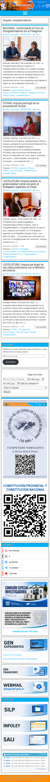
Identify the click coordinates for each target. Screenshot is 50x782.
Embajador (24, 249)
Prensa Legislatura (12, 34)
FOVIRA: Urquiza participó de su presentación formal (21, 105)
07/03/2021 (27, 109)
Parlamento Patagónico (19, 93)
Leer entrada (41, 88)
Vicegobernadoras (30, 254)
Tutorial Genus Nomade (12, 655)
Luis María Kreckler (25, 252)
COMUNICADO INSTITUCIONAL (25, 632)
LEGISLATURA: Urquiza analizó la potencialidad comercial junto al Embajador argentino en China (22, 184)
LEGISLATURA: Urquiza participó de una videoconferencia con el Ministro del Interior (24, 267)
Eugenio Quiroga (17, 90)
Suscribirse (10, 362)
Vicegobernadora (29, 171)
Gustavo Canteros (10, 252)
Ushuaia (12, 95)
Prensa (37, 34)
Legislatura (23, 168)
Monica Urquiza (40, 252)
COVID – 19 (16, 329)
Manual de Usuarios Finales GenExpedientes (20, 659)
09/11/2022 (27, 34)
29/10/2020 (27, 190)
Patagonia (33, 93)
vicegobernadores (23, 95)
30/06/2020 (27, 274)
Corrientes (15, 249)
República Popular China (12, 254)
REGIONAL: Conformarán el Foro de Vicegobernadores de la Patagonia (23, 30)
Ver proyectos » (41, 769)
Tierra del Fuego (16, 171)
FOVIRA (14, 168)
